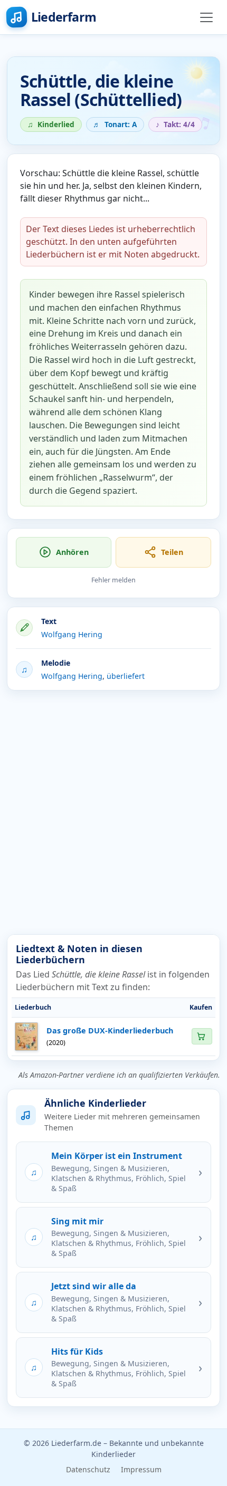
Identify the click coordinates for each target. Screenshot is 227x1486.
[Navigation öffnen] (206, 17)
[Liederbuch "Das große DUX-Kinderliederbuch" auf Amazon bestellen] (202, 1036)
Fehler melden (113, 580)
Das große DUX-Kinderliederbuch (109, 1030)
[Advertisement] (113, 812)
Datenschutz (88, 1469)
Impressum (141, 1469)
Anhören (72, 552)
